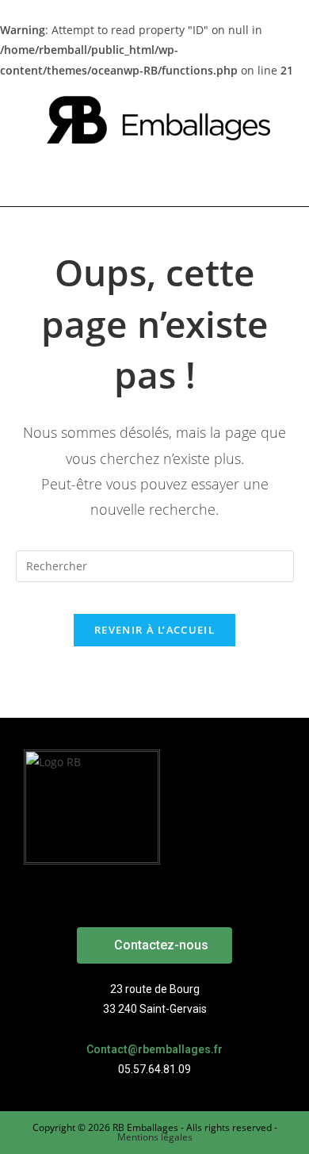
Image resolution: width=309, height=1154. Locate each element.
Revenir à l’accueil (154, 630)
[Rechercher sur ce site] (155, 565)
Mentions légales (155, 1137)
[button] (154, 945)
